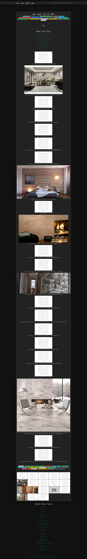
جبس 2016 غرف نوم (65, 466)
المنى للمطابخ (43, 45)
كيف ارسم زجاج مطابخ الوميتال (46, 16)
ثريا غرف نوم (21, 466)
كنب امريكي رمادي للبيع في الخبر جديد (43, 543)
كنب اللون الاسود (43, 522)
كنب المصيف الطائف (43, 513)
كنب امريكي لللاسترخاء (43, 515)
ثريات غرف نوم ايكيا (42, 468)
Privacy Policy (61, 2)
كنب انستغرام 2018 (43, 524)
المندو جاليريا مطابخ (43, 34)
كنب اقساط (43, 534)
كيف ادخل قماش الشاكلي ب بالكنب (61, 17)
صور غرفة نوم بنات (25, 3)
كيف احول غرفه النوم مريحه (48, 17)
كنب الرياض (43, 506)
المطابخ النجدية (43, 36)
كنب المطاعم (43, 536)
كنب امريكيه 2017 (43, 540)
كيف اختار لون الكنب (35, 16)
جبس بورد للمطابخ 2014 (56, 466)
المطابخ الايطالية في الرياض (43, 47)
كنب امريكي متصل (43, 529)
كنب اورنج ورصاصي (43, 527)
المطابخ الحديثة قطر (43, 43)
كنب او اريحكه (43, 545)
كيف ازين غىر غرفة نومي (37, 17)
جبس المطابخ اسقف (50, 468)
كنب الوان (43, 531)
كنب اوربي (43, 511)
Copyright (68, 2)
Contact (55, 2)
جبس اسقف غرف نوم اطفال (40, 466)
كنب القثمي (43, 508)
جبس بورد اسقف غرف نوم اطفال (63, 467)
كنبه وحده (55, 16)
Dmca (52, 2)
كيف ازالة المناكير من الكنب (25, 17)
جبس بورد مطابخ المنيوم (33, 467)
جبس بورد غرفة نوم (42, 467)
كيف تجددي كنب (61, 16)
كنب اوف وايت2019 (43, 550)
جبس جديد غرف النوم (26, 468)
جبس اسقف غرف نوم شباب (22, 467)
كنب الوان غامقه (43, 547)
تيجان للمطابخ (34, 468)
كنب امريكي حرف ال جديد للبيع (43, 520)
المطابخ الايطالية (43, 40)
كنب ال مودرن (43, 538)
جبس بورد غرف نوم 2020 (51, 467)
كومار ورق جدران (26, 16)
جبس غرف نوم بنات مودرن (29, 466)
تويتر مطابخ (48, 466)
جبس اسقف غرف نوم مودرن (60, 468)
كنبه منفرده (43, 20)
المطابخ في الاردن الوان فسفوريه (43, 38)
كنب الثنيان (43, 518)
